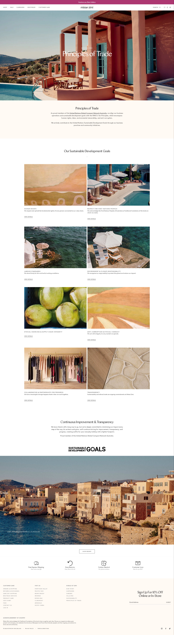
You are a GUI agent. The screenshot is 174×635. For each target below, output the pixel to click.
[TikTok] (169, 628)
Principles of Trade (73, 600)
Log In (5, 607)
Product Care (8, 598)
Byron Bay (39, 598)
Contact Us (7, 605)
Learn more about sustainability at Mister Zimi (23, 531)
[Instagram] (161, 628)
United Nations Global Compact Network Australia (88, 113)
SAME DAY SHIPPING (10, 593)
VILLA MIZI (69, 596)
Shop (5, 7)
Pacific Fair (39, 591)
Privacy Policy (29, 628)
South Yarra (39, 605)
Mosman (38, 596)
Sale (11, 7)
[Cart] (170, 7)
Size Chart (7, 600)
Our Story (70, 588)
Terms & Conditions (43, 628)
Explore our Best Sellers (87, 2)
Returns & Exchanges (11, 591)
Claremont (39, 600)
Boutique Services (10, 596)
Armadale (38, 603)
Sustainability (71, 598)
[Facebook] (165, 628)
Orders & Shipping (10, 588)
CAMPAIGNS (20, 7)
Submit (168, 602)
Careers (69, 593)
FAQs (5, 603)
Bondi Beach (39, 593)
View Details (28, 216)
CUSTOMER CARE (44, 7)
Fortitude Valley (41, 588)
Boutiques (31, 7)
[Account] (167, 7)
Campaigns (70, 591)
